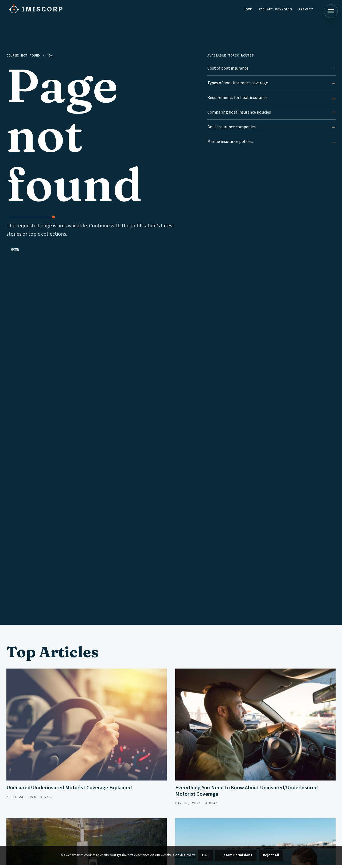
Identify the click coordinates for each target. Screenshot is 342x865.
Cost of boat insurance (227, 68)
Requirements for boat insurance (237, 97)
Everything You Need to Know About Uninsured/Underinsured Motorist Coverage (246, 791)
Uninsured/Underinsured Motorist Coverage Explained (69, 787)
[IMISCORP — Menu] (331, 11)
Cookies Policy (184, 855)
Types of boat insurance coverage (237, 83)
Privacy (305, 9)
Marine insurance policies (230, 141)
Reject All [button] (271, 855)
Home (248, 9)
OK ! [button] (205, 855)
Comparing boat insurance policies (239, 112)
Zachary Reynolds (275, 9)
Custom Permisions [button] (235, 855)
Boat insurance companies (231, 127)
